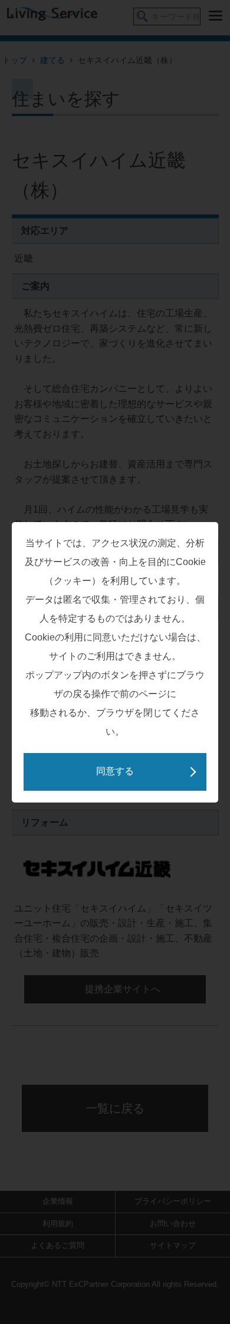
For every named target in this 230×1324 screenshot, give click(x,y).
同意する (115, 771)
